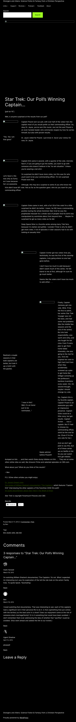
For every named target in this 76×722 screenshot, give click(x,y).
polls (13, 533)
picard (9, 533)
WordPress (24, 718)
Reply (5, 588)
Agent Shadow (9, 637)
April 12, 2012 (8, 640)
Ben (4, 600)
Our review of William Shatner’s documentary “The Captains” (29, 485)
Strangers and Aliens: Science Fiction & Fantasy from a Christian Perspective (33, 1)
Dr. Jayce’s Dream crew (14, 482)
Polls (32, 522)
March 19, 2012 (8, 602)
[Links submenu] (7, 5)
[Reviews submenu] (25, 5)
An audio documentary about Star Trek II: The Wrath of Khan (29, 491)
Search (6, 11)
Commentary (25, 522)
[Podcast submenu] (34, 5)
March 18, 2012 (8, 572)
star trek (19, 533)
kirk (4, 533)
